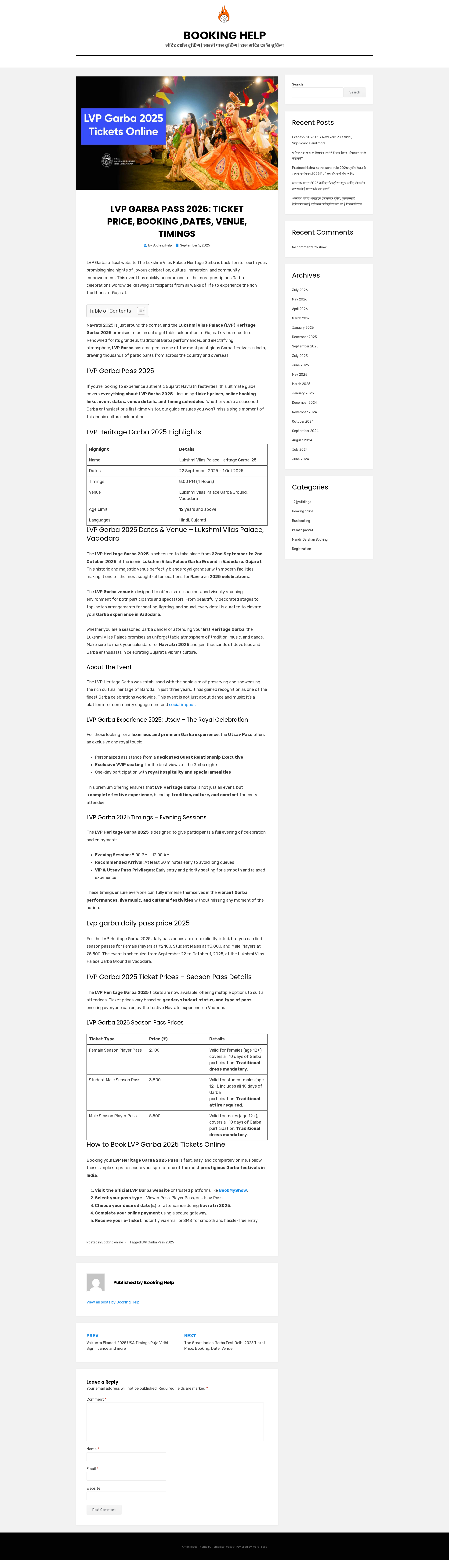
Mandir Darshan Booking (310, 540)
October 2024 (303, 422)
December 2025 (304, 337)
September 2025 (305, 346)
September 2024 (305, 431)
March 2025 (301, 384)
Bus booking (301, 521)
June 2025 (300, 365)
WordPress (260, 1546)
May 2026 (299, 299)
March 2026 (301, 318)
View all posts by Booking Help (113, 1302)
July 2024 (300, 450)
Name (93, 1449)
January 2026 (303, 328)
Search (297, 84)
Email (92, 1469)
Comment (96, 1399)
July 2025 (300, 356)
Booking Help (224, 35)
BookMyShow (233, 1190)
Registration (301, 549)
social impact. (182, 704)
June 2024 (300, 459)
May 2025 (299, 375)
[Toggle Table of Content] (139, 311)
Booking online (112, 1242)
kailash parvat (302, 530)
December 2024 (304, 403)
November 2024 (304, 412)
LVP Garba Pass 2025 (157, 1242)
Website (93, 1488)
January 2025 (303, 393)
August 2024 (302, 440)
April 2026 (300, 309)
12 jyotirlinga (301, 502)
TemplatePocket (223, 1546)
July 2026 (300, 290)
